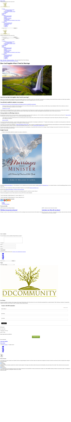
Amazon (39, 185)
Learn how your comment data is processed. (19, 251)
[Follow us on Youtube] (3, 257)
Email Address (4, 308)
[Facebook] (1, 200)
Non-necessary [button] (2, 366)
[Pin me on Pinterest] (3, 259)
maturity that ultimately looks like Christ (22, 124)
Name (1, 244)
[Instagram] (3, 200)
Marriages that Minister (8, 185)
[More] (10, 200)
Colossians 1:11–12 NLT (6, 108)
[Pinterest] (4, 200)
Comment (2, 242)
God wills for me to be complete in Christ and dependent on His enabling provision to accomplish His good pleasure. (18, 104)
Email (1, 246)
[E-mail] (3, 254)
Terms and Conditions (4, 341)
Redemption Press (45, 185)
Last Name (3, 318)
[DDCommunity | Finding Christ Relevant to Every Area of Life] (5, 7)
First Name (3, 313)
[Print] (8, 200)
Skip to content (2, 0)
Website (1, 248)
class (34, 187)
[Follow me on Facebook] (3, 255)
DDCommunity (5, 344)
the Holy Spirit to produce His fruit (38, 125)
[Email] (6, 200)
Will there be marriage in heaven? (8, 210)
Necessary (3, 363)
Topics (1, 264)
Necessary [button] (2, 362)
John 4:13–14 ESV (5, 120)
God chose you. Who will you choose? (51, 210)
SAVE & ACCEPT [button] (3, 370)
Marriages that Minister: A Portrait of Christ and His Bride (15, 189)
